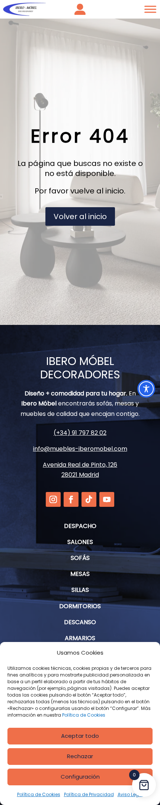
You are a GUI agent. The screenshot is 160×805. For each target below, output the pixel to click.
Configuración (80, 776)
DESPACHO (80, 526)
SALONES (80, 542)
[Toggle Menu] (150, 9)
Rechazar (80, 756)
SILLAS (80, 590)
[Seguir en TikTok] (88, 499)
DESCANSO (80, 622)
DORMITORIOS (80, 606)
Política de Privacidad (89, 794)
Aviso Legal (130, 794)
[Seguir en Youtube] (106, 499)
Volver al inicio (80, 216)
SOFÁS (80, 558)
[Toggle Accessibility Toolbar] (146, 389)
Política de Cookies (83, 715)
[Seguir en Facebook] (71, 499)
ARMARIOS (80, 638)
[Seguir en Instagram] (53, 499)
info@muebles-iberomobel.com (80, 448)
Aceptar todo (80, 736)
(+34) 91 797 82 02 (80, 432)
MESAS (80, 574)
